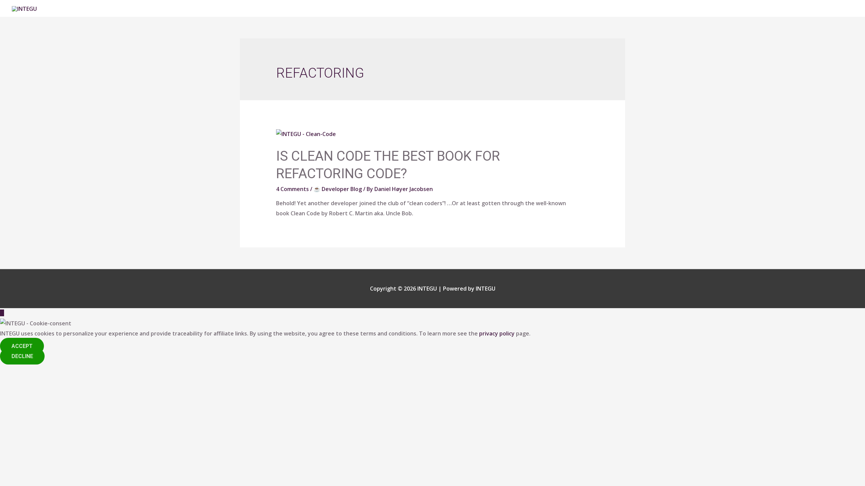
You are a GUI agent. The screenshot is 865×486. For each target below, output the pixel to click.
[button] (22, 346)
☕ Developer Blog (338, 189)
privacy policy (497, 333)
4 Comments (292, 189)
